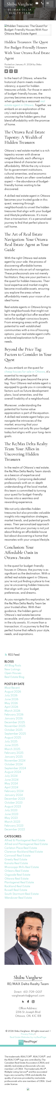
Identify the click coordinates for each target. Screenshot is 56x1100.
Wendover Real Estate (18, 898)
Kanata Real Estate (16, 863)
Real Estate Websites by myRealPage (28, 1037)
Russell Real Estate (15, 890)
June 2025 (11, 745)
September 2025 (15, 733)
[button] (23, 1001)
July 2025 (10, 741)
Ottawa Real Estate (16, 878)
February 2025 (13, 753)
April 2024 (11, 787)
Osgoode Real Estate (17, 875)
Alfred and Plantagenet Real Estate (26, 844)
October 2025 (13, 730)
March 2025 (12, 749)
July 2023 (10, 810)
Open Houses (12, 673)
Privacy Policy (27, 1034)
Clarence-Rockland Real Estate (23, 852)
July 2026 (10, 695)
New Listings (12, 669)
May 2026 (11, 703)
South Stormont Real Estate (21, 894)
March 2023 (12, 822)
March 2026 (12, 711)
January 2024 (13, 795)
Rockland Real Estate (17, 886)
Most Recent (12, 688)
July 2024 (10, 776)
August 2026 (12, 691)
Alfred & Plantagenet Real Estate (24, 840)
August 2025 (12, 737)
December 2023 (14, 799)
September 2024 (15, 768)
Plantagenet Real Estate (19, 882)
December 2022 (14, 829)
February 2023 (13, 825)
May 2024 (11, 783)
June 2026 (11, 699)
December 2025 (14, 722)
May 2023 (11, 818)
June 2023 (11, 814)
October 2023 (13, 802)
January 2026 (13, 718)
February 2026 (13, 714)
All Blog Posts (12, 665)
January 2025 (13, 757)
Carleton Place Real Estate (20, 848)
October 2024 (13, 764)
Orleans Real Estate (16, 871)
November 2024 (14, 760)
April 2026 (11, 707)
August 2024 (12, 772)
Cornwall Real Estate (17, 855)
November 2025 (14, 726)
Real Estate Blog (14, 677)
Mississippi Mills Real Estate (21, 867)
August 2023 (12, 806)
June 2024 (11, 780)
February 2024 (13, 791)
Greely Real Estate (15, 859)
